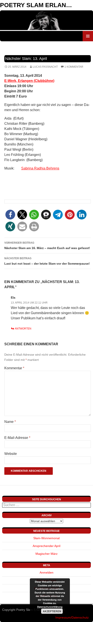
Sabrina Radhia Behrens (40, 168)
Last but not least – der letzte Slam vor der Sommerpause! (47, 261)
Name (10, 422)
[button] (10, 214)
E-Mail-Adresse (17, 438)
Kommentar (14, 368)
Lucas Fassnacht (45, 66)
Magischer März (46, 553)
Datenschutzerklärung (50, 606)
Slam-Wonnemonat (46, 538)
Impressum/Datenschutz (72, 617)
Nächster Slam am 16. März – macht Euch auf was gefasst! (47, 245)
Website (10, 454)
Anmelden (46, 572)
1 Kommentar (73, 66)
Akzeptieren (52, 611)
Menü (88, 36)
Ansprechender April (46, 546)
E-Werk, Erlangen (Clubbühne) (29, 81)
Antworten (23, 328)
